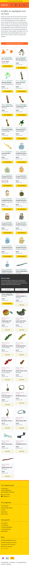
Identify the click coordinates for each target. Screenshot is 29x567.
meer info (21, 305)
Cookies (3, 564)
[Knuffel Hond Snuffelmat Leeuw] (21, 240)
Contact (3, 510)
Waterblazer (4, 531)
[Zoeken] (12, 5)
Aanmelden (4, 512)
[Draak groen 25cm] (7, 337)
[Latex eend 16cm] (21, 312)
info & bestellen (7, 66)
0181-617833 (6, 494)
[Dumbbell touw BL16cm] (21, 435)
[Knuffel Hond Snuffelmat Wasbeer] (21, 146)
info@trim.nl (6, 496)
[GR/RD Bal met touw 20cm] (21, 387)
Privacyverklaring (21, 562)
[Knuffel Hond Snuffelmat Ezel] (7, 264)
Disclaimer (12, 562)
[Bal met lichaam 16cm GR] (7, 75)
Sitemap (8, 564)
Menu (25, 5)
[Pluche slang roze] (7, 459)
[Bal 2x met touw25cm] (7, 435)
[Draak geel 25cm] (21, 337)
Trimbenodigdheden (6, 527)
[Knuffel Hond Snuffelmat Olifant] (7, 240)
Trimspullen (4, 523)
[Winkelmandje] (16, 5)
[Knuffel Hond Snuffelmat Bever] (7, 217)
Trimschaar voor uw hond (8, 544)
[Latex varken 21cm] (21, 362)
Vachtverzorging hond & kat (8, 542)
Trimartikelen (4, 525)
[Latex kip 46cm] (7, 146)
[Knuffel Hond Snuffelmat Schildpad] (7, 169)
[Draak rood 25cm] (7, 362)
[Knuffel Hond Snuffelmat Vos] (21, 193)
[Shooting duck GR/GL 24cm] (21, 122)
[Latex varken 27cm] (7, 99)
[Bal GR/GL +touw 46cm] (7, 412)
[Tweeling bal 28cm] (21, 99)
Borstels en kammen (6, 546)
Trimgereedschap (6, 529)
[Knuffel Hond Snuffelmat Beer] (21, 217)
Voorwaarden (4, 506)
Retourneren (4, 514)
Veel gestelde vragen (6, 508)
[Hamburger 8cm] (7, 312)
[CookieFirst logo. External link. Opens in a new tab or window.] (1, 276)
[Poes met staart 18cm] (7, 387)
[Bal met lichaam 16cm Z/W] (21, 51)
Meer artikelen (4, 548)
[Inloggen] (20, 5)
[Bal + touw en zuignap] (7, 51)
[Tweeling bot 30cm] (7, 122)
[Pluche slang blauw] (21, 264)
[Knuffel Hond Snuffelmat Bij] (21, 169)
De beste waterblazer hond (8, 540)
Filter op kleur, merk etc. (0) (15, 43)
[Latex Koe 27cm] (21, 75)
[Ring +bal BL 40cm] (21, 412)
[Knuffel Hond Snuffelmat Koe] (7, 193)
